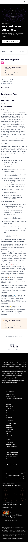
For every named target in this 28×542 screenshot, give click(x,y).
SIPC (3, 528)
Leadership (9, 409)
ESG (7, 415)
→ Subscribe (9, 436)
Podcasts (8, 432)
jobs (11, 51)
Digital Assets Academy (12, 452)
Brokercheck (14, 382)
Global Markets (10, 394)
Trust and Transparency (12, 454)
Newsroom (9, 417)
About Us (8, 404)
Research (8, 425)
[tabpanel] (14, 213)
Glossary (8, 459)
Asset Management (11, 396)
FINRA (21, 527)
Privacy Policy (21, 380)
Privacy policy (11, 349)
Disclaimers (15, 380)
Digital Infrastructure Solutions (14, 398)
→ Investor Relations (11, 446)
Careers (8, 413)
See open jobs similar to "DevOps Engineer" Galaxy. (13, 73)
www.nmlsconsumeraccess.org (9, 535)
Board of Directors (11, 411)
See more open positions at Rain (14, 336)
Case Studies (9, 429)
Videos (8, 434)
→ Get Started (9, 442)
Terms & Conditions (6, 382)
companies (5, 51)
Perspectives (9, 427)
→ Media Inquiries (10, 444)
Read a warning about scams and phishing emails (13, 538)
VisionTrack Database (11, 457)
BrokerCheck (7, 528)
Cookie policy (17, 349)
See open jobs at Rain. (10, 70)
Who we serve (9, 407)
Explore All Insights (11, 423)
